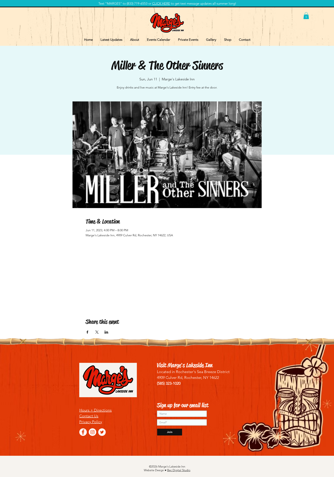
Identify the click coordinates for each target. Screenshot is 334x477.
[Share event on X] (97, 332)
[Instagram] (92, 432)
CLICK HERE (161, 3)
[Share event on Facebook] (87, 332)
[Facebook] (83, 432)
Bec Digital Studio (178, 470)
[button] (306, 15)
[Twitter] (102, 432)
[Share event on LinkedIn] (106, 332)
